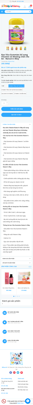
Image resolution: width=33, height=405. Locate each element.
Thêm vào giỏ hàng (16, 109)
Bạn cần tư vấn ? (16, 114)
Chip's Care (20, 403)
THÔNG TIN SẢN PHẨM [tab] (9, 124)
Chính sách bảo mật (23, 381)
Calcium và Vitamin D (7, 93)
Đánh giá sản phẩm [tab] (8, 258)
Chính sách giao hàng (23, 384)
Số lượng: (4, 100)
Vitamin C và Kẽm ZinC (20, 93)
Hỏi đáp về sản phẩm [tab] (9, 263)
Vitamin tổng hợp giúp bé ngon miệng (11, 89)
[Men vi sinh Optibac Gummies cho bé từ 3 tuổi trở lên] (24, 278)
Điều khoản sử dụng (22, 387)
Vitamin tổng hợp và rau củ (16, 86)
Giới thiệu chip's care (23, 389)
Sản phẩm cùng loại (9, 266)
